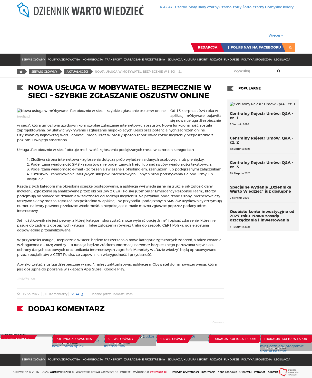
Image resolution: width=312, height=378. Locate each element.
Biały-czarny (208, 7)
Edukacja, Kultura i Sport (187, 59)
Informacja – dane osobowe (219, 372)
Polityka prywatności (185, 372)
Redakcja (207, 47)
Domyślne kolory (279, 7)
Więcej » (276, 35)
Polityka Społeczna (256, 59)
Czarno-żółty (230, 7)
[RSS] (290, 47)
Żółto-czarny (253, 7)
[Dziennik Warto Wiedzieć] (80, 10)
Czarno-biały (186, 7)
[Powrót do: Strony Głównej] (21, 71)
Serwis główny (16, 339)
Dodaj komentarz (66, 309)
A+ (165, 7)
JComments (217, 322)
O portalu (245, 372)
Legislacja (282, 59)
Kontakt (272, 372)
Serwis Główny (33, 59)
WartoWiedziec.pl (62, 371)
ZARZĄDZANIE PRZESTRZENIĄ (144, 59)
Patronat (259, 372)
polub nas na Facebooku (255, 47)
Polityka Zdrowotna (64, 59)
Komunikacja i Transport (102, 59)
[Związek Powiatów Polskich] (289, 371)
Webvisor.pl (158, 371)
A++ (171, 7)
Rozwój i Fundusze (224, 59)
